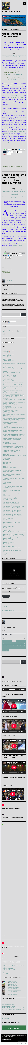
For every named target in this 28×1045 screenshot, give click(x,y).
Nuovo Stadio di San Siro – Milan (10, 523)
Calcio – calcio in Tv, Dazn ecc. (9, 375)
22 (3, 648)
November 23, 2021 (10, 80)
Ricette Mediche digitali (8, 539)
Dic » (15, 654)
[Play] (3, 689)
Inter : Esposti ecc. (7, 479)
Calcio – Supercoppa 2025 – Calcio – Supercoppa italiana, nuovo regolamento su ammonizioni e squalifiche (13, 390)
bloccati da (16, 1028)
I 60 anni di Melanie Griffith (9, 969)
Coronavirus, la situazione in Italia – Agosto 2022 (13, 428)
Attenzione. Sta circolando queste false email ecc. (13, 368)
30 (7, 650)
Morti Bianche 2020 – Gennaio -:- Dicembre (12, 511)
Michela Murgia (6, 495)
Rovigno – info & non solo (8, 546)
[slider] (12, 689)
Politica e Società (6, 530)
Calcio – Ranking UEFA (8, 379)
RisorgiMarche (6, 543)
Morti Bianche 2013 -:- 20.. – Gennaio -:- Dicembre (13, 506)
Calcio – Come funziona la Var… (10, 378)
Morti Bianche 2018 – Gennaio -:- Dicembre (12, 507)
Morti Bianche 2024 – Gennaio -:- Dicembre (12, 517)
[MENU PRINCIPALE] (24, 3)
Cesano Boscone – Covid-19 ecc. (9, 408)
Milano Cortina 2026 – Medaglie (10, 497)
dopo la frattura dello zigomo (14, 95)
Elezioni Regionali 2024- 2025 (9, 440)
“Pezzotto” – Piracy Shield (8, 350)
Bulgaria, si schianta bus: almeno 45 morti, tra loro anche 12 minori (14, 178)
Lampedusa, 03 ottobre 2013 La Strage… (11, 493)
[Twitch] (22, 331)
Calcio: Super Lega (7, 406)
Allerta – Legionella (7, 359)
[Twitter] (6, 331)
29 (3, 650)
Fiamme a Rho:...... (12, 984)
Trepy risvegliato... (12, 981)
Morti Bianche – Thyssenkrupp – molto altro (12, 505)
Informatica (5, 466)
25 (13, 648)
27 (21, 648)
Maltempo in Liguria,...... (13, 987)
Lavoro (4, 494)
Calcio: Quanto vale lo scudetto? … (10, 404)
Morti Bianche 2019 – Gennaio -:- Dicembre (12, 510)
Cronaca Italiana (8, 1009)
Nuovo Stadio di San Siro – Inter (10, 525)
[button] (10, 574)
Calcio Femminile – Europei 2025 (10, 392)
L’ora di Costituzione (7, 488)
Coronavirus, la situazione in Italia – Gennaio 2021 (14, 434)
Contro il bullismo (7, 423)
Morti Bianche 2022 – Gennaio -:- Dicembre (12, 514)
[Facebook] (3, 331)
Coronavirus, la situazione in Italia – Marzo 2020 (13, 435)
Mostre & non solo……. (8, 518)
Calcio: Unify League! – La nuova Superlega (12, 407)
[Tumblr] (3, 334)
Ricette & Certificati (7, 538)
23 (7, 648)
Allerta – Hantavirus (7, 358)
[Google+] (15, 331)
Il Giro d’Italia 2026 (7, 459)
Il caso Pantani (6, 454)
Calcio (7, 167)
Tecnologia (5, 553)
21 (24, 645)
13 (21, 643)
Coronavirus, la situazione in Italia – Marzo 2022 (13, 436)
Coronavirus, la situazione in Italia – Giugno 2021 (13, 427)
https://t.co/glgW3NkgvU (15, 74)
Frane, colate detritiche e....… (14, 990)
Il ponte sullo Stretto (7, 462)
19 (17, 645)
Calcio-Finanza (8, 1004)
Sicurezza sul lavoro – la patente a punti (11, 547)
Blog (5, 606)
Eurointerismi (6, 442)
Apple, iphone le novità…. (8, 366)
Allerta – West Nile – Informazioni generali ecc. (13, 352)
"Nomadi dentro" (6, 973)
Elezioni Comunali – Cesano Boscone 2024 (12, 439)
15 (3, 645)
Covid (13, 1004)
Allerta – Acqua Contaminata (9, 354)
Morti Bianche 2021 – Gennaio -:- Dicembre (12, 513)
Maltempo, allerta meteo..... (8, 968)
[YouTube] (12, 331)
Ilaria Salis (5, 463)
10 (10, 643)
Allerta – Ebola (6, 356)
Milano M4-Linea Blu (7, 499)
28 (24, 648)
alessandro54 (19, 166)
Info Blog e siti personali (8, 464)
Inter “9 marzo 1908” (7, 471)
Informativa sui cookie (6, 1039)
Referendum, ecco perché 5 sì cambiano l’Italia (13, 534)
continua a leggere (6, 142)
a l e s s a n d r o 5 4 (11, 11)
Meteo (21, 1009)
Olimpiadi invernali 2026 (8, 526)
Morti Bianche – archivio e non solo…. (11, 502)
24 (10, 648)
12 (17, 643)
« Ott (13, 654)
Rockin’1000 (5, 545)
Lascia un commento (6, 169)
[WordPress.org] (18, 331)
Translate (11, 322)
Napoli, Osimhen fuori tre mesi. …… (12, 35)
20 (21, 645)
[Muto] (20, 689)
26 (17, 648)
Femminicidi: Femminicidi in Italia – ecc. (11, 450)
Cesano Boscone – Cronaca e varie (10, 410)
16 (7, 645)
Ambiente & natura (7, 362)
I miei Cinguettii (5, 1018)
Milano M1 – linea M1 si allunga (10, 498)
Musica (24, 1009)
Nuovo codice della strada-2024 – (10, 521)
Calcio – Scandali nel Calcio (9, 380)
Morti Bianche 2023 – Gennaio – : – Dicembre (12, 515)
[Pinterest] (9, 331)
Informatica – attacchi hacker (9, 467)
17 (10, 645)
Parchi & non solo (7, 527)
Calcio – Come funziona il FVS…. (10, 376)
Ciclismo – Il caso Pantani (8, 411)
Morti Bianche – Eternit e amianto (10, 501)
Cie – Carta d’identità (7, 412)
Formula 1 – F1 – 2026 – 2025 (9, 451)
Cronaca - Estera (19, 1007)
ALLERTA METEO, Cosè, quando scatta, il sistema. (14, 360)
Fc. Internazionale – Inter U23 (9, 443)
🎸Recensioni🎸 (6, 351)
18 (13, 645)
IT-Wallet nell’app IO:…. (8, 484)
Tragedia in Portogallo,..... (13, 993)
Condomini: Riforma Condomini (10, 422)
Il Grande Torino (6, 460)
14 (24, 643)
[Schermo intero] (24, 711)
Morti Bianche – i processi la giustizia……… (12, 503)
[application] (14, 689)
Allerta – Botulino (7, 355)
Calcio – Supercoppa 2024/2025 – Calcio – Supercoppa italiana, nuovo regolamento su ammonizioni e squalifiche (14, 386)
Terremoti (4, 1011)
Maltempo (18, 1009)
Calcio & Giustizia (10, 1003)
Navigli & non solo (7, 519)
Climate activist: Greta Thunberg (10, 416)
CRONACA (8, 271)
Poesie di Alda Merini (7, 529)
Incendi (13, 1009)
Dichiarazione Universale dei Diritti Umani (12, 438)
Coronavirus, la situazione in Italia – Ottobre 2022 (13, 432)
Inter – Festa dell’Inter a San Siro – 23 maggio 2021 (14, 472)
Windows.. (5, 554)
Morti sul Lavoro (8, 610)
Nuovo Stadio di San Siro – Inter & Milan (11, 522)
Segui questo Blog (8, 583)
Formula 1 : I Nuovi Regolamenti (10, 452)
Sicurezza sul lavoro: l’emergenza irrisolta (12, 549)
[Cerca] (23, 314)
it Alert (4, 483)
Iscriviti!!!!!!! (5, 596)
